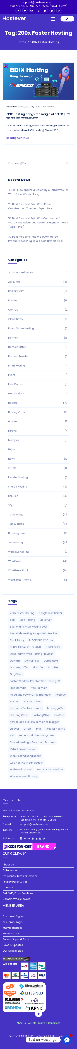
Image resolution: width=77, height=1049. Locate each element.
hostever (61, 694)
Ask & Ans (38, 282)
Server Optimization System (36, 735)
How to (38, 421)
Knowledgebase (12, 928)
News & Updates (13, 945)
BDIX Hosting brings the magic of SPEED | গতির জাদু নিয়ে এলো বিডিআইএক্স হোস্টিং (38, 116)
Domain (38, 337)
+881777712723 (19, 6)
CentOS (38, 310)
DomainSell (51, 660)
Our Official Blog (13, 950)
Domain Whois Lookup (16, 899)
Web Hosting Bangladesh (25, 756)
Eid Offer (53, 667)
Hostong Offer (19, 715)
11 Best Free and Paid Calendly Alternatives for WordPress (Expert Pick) (38, 192)
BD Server (46, 620)
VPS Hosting (38, 542)
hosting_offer (55, 708)
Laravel (38, 431)
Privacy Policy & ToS (15, 882)
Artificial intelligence (38, 272)
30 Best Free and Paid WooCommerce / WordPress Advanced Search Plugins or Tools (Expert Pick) (38, 222)
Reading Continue (17, 138)
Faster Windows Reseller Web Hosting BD (35, 681)
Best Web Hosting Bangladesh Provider (34, 633)
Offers (38, 468)
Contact (8, 887)
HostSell (59, 715)
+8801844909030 (52, 816)
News (38, 458)
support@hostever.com (37, 2)
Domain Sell (32, 660)
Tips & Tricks (38, 524)
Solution (38, 496)
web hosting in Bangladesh (26, 763)
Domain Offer (38, 347)
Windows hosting (38, 552)
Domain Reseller (38, 356)
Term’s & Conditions (49, 1022)
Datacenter (10, 870)
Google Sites (38, 393)
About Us (8, 864)
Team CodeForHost (45, 106)
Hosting (38, 403)
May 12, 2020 (24, 106)
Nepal (38, 449)
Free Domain (38, 384)
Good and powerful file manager (30, 694)
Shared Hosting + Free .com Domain (32, 742)
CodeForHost (53, 647)
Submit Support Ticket (17, 939)
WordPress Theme (38, 580)
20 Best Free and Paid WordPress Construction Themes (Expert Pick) (31, 206)
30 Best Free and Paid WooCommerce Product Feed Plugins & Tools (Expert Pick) (35, 239)
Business (38, 300)
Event (38, 375)
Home (22, 42)
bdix (12, 620)
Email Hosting (38, 365)
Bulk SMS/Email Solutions (18, 893)
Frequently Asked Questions (20, 876)
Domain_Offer (19, 667)
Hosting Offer (38, 412)
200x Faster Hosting (22, 613)
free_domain (39, 688)
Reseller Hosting (38, 477)
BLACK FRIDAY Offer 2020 (25, 647)
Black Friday (17, 640)
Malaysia (38, 440)
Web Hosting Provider (50, 769)
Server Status (11, 933)
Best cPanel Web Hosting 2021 (28, 626)
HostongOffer (41, 715)
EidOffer (38, 667)
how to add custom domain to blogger (34, 722)
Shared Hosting (38, 486)
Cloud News (38, 319)
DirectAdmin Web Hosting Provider (31, 654)
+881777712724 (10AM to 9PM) (48, 6)
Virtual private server (23, 749)
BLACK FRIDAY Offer (41, 640)
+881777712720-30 (30, 816)
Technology (38, 514)
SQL (38, 505)
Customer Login (13, 922)
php (38, 728)
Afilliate (32, 1022)
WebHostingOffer (21, 769)
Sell (12, 735)
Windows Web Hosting (24, 776)
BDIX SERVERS (38, 291)
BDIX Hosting (27, 620)
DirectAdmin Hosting (38, 328)
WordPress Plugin (38, 570)
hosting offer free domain (26, 708)
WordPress (38, 561)
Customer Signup (14, 916)
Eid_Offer (16, 674)
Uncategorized (38, 533)
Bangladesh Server (50, 613)
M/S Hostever (37, 1036)
